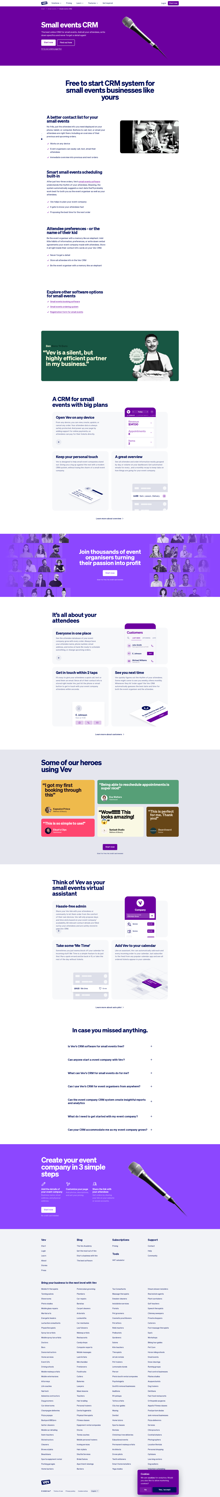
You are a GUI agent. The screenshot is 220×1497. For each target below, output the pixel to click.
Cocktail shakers (155, 1435)
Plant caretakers (155, 1298)
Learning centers (155, 1459)
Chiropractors (154, 1430)
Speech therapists (155, 1308)
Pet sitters (116, 1323)
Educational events (120, 1439)
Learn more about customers (108, 734)
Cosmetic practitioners (122, 1318)
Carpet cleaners (83, 1308)
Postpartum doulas (156, 1410)
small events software (89, 181)
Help (150, 1251)
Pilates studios (154, 1376)
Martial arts (46, 1313)
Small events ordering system (64, 306)
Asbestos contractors (50, 1396)
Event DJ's (45, 1362)
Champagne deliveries (50, 1410)
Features (92, 3)
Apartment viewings (85, 1464)
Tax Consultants (119, 1289)
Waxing (115, 1410)
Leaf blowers (82, 1328)
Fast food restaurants (157, 1396)
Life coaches (46, 1386)
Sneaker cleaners (119, 1298)
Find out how (66, 42)
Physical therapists (85, 1415)
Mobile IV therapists (49, 1289)
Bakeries (80, 1381)
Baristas (80, 1303)
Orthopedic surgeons (156, 1401)
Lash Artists (82, 1357)
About (43, 1260)
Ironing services (83, 1444)
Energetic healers (48, 1318)
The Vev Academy (84, 1246)
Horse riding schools (156, 1352)
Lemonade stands (119, 1366)
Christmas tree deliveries (122, 1435)
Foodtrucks (81, 1371)
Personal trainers (84, 1405)
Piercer (115, 1371)
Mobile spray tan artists (51, 1337)
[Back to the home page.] (44, 3)
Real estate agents (156, 1294)
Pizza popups (47, 1415)
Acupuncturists (154, 1381)
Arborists (81, 1313)
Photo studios (47, 1303)
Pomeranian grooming (86, 1289)
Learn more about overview (108, 518)
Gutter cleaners (47, 1425)
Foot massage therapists (158, 1328)
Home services (47, 1357)
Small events (52, 8)
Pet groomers (118, 1313)
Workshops (152, 1337)
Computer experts (84, 1347)
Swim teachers (47, 1435)
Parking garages (48, 1464)
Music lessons (82, 1391)
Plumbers (81, 1294)
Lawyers (80, 1386)
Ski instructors (47, 1439)
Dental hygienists (84, 1410)
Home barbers (47, 1469)
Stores (79, 1430)
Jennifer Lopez (91, 1090)
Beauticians (46, 1454)
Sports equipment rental (51, 1459)
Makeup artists (83, 1333)
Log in (163, 3)
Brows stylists (47, 1449)
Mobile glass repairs (49, 1308)
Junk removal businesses (158, 1415)
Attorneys (45, 1381)
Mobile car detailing (49, 1430)
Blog (79, 1239)
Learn (78, 3)
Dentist (115, 1415)
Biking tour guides (155, 1342)
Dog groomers (47, 1401)
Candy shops (82, 1342)
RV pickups (117, 1396)
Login (43, 1251)
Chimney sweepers (156, 1313)
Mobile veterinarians (49, 1376)
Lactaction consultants (50, 1323)
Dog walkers (153, 1464)
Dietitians (152, 1391)
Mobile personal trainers (87, 1439)
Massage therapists (120, 1294)
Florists (115, 1308)
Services (151, 1425)
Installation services (120, 1303)
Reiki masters (118, 1328)
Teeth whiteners (119, 1459)
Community (152, 1255)
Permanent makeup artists (123, 1444)
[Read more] (58, 442)
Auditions (116, 1391)
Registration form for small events (66, 311)
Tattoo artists (118, 1401)
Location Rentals (155, 1444)
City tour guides (118, 1405)
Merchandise (82, 1362)
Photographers (154, 1439)
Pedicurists (117, 1333)
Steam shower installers (158, 1289)
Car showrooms (47, 1405)
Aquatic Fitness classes (157, 1405)
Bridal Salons (82, 1459)
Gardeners (116, 1337)
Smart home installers (121, 1464)
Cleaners (45, 1444)
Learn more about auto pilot (109, 1007)
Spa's (150, 1333)
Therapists (117, 1352)
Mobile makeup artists (50, 1371)
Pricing (69, 3)
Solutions (55, 3)
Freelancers (82, 1366)
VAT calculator (118, 1260)
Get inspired (108, 3)
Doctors (44, 1342)
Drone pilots (117, 1454)
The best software (84, 1260)
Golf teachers (153, 1303)
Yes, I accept (164, 1489)
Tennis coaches (83, 1435)
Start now (173, 3)
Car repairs (81, 1298)
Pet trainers (117, 1362)
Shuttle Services (83, 1454)
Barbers (80, 1469)
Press (43, 1270)
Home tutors (117, 1420)
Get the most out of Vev (86, 1251)
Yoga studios (117, 1469)
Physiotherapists (48, 1328)
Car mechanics (83, 1323)
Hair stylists (82, 1449)
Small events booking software (65, 301)
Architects (116, 1449)
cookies (151, 1477)
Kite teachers (118, 1347)
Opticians (152, 1454)
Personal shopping (155, 1449)
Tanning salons (47, 1294)
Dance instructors (48, 1352)
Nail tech (45, 1391)
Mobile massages (84, 1352)
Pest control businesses (158, 1371)
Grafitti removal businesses (123, 1386)
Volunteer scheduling (156, 1469)
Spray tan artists (48, 1333)
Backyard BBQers (48, 1420)
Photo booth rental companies (125, 1376)
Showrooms (46, 1298)
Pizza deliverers (154, 1420)
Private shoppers (155, 1318)
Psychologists (118, 1381)
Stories (44, 1265)
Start (43, 8)
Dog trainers (153, 1386)
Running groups (154, 1366)
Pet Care (151, 1347)
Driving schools (47, 1366)
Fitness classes (83, 1420)
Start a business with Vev (87, 1255)
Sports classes (118, 1425)
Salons (115, 1342)
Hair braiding (82, 1401)
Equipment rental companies (89, 1425)
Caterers (151, 1323)
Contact (151, 1246)
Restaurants (82, 1337)
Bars (43, 1347)
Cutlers (80, 1376)
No (145, 1489)
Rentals (115, 1430)
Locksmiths (81, 1318)
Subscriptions (120, 1239)
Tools (115, 1254)
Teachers (81, 1396)
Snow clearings (154, 1362)
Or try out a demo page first (51, 49)
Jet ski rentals (118, 1357)
